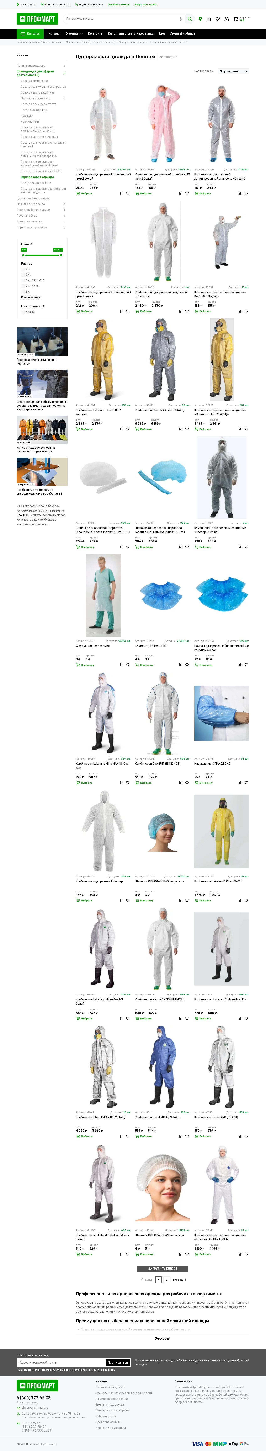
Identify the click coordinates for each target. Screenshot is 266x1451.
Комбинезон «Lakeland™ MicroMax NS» (220, 999)
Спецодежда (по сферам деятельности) (35, 73)
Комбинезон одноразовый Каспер (99, 881)
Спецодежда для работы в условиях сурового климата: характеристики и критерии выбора (42, 405)
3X (28, 291)
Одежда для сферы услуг (38, 104)
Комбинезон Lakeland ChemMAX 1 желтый (98, 412)
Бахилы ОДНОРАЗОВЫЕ (151, 646)
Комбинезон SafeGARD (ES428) (216, 1117)
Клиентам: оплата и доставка (131, 33)
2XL (28, 275)
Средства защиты (30, 221)
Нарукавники (30, 121)
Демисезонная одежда (33, 198)
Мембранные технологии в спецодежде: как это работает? (39, 491)
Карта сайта (48, 1443)
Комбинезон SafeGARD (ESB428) (158, 1117)
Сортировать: (204, 71)
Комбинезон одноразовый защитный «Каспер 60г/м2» (220, 530)
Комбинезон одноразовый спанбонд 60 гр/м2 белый (103, 176)
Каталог (33, 33)
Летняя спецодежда (31, 65)
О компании (74, 33)
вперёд (178, 1279)
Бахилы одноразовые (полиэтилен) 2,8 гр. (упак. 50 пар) (221, 648)
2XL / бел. (32, 286)
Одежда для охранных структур (43, 87)
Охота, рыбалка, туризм (33, 210)
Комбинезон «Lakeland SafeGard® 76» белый (102, 1237)
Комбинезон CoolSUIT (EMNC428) (157, 764)
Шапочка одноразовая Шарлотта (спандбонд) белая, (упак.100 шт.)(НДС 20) (103, 530)
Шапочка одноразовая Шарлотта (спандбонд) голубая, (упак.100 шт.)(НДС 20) (160, 530)
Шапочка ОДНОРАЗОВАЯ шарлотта (159, 881)
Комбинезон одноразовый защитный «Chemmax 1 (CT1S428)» (220, 412)
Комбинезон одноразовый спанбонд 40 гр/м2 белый (103, 294)
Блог (161, 33)
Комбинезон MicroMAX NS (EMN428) (159, 999)
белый (30, 312)
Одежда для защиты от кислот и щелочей (44, 144)
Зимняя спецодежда (31, 204)
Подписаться (118, 1362)
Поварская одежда (34, 110)
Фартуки (27, 116)
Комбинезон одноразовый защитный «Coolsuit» (161, 294)
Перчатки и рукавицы (32, 227)
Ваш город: (28, 4)
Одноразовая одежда (37, 177)
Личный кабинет (182, 33)
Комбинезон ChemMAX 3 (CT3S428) (160, 410)
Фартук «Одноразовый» (93, 646)
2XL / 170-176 (35, 280)
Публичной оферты (102, 1369)
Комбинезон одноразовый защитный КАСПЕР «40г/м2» (220, 294)
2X (28, 269)
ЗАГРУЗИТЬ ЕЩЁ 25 (162, 1269)
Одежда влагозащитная (38, 92)
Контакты (95, 33)
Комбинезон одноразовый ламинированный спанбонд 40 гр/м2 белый (219, 177)
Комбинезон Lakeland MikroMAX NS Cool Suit (102, 766)
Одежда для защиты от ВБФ (41, 171)
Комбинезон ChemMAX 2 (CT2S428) (100, 1117)
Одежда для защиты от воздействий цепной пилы (39, 163)
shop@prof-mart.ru (57, 4)
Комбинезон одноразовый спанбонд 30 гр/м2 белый (162, 176)
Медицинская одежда (36, 98)
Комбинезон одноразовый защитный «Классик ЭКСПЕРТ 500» (220, 1237)
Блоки (21, 515)
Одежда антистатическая (39, 137)
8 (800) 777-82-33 (91, 4)
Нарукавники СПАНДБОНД (212, 764)
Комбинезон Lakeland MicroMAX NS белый (99, 1001)
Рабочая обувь (27, 216)
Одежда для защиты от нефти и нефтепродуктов (43, 190)
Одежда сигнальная (34, 81)
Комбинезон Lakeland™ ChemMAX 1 (218, 881)
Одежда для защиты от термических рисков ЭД (37, 129)
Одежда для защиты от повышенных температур (39, 154)
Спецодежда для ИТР (36, 183)
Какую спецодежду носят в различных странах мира (36, 449)
